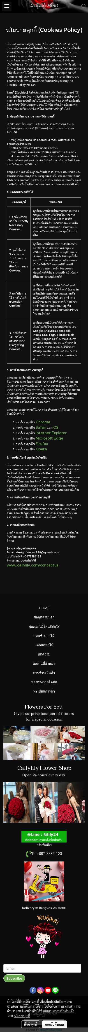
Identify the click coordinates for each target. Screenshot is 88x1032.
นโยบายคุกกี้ (22, 1016)
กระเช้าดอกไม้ (44, 635)
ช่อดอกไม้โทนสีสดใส (44, 626)
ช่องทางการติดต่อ (44, 681)
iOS (55, 427)
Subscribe (14, 978)
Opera (41, 449)
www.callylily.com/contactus (32, 565)
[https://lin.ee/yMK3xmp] (44, 836)
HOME (44, 607)
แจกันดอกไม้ (44, 644)
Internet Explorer (51, 433)
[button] (82, 6)
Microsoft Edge (49, 438)
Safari (41, 427)
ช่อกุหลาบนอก (44, 617)
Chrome (43, 422)
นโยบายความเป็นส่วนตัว (58, 1011)
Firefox (42, 443)
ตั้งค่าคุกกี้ (30, 1024)
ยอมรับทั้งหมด (54, 1024)
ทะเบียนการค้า (44, 691)
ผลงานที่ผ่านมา (44, 663)
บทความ (44, 654)
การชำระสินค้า (44, 672)
